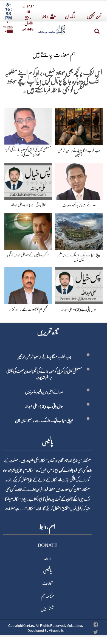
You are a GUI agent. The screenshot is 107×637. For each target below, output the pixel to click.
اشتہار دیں (47, 608)
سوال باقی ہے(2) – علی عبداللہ (79, 309)
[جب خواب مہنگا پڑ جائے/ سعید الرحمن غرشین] (79, 125)
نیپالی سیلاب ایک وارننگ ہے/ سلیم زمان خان (44, 420)
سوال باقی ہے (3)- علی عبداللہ (28, 204)
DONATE (47, 545)
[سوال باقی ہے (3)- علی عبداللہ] (28, 180)
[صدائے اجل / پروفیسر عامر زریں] (79, 180)
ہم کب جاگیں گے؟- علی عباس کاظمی (28, 254)
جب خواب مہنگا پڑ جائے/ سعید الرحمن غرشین (44, 356)
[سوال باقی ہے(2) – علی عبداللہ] (79, 284)
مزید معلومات (12, 508)
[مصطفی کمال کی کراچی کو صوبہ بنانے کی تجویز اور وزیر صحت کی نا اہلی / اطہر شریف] (28, 125)
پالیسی (47, 570)
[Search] (97, 30)
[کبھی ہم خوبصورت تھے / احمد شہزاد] (28, 284)
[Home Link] (53, 28)
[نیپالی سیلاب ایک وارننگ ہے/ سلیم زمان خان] (79, 230)
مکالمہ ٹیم (47, 596)
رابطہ (47, 558)
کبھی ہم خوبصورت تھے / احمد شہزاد (28, 309)
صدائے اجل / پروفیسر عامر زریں (78, 204)
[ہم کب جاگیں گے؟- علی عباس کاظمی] (28, 230)
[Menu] (10, 31)
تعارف (47, 583)
